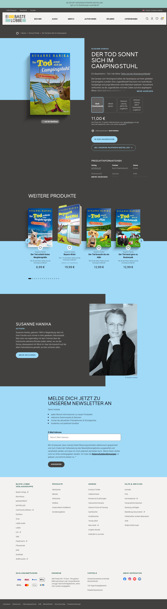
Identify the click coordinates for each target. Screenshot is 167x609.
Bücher (24, 33)
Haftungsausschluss (29, 604)
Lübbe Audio (20, 523)
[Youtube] (134, 578)
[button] (40, 240)
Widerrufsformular (132, 525)
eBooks (55, 494)
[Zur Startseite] (17, 33)
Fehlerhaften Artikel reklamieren (137, 516)
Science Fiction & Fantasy (98, 507)
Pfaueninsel (20, 546)
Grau (18, 519)
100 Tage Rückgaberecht (96, 586)
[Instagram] (129, 578)
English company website (153, 10)
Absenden (56, 464)
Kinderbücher (93, 516)
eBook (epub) (110, 105)
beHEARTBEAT (21, 501)
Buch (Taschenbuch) (97, 105)
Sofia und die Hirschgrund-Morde (135, 74)
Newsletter (23, 10)
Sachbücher (93, 512)
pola (17, 550)
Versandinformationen (133, 503)
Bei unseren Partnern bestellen (112, 147)
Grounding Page (60, 604)
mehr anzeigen (145, 91)
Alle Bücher (56, 490)
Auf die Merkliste (50, 122)
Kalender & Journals (96, 534)
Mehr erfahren (27, 355)
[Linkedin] (139, 578)
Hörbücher (56, 499)
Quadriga (19, 554)
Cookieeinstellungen (74, 604)
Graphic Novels (94, 530)
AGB (126, 521)
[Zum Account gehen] (152, 18)
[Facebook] (124, 578)
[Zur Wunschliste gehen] (157, 18)
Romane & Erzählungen (97, 499)
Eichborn (19, 514)
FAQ (126, 494)
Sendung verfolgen (132, 507)
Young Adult (93, 521)
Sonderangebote (58, 512)
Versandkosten (128, 122)
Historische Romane (96, 503)
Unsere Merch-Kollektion (61, 507)
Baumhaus (20, 497)
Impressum (7, 604)
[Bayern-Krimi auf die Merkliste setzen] (69, 225)
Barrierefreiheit (48, 604)
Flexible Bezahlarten (95, 590)
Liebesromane (93, 494)
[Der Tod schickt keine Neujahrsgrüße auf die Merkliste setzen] (40, 227)
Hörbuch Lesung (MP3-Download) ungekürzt (137, 105)
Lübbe (18, 528)
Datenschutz (16, 604)
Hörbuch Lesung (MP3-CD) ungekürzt (124, 105)
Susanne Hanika (100, 49)
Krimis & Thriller (34, 33)
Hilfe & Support (11, 10)
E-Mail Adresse (55, 432)
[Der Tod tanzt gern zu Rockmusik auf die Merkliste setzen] (128, 228)
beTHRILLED (96, 168)
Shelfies (55, 503)
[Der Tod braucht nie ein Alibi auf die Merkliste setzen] (99, 227)
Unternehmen (131, 19)
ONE (17, 537)
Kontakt (33, 10)
